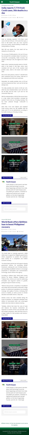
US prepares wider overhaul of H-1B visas (14, 144)
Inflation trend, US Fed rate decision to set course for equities (14, 424)
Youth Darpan (14, 2)
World (18, 123)
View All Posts (23, 177)
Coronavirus (4, 5)
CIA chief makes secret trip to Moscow (14, 163)
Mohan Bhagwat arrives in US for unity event (14, 126)
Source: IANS (10, 5)
